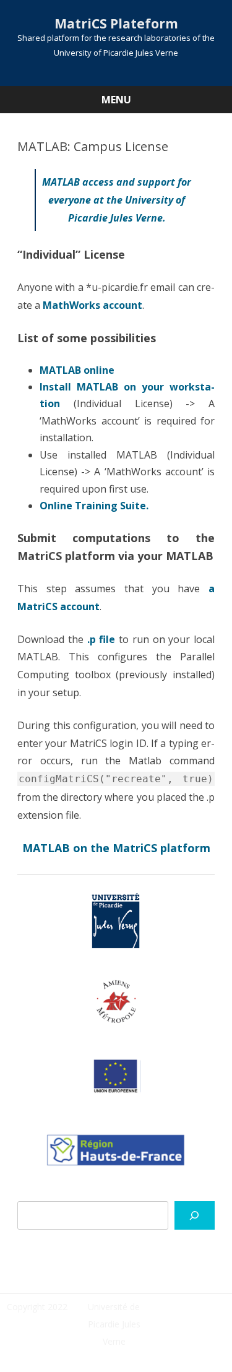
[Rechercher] (194, 1215)
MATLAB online (77, 370)
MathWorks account (92, 305)
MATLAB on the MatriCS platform (116, 847)
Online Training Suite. (94, 505)
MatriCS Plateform (116, 23)
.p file (101, 639)
